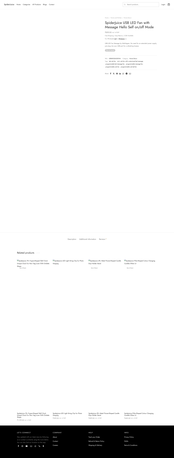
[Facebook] (110, 73)
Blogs (45, 4)
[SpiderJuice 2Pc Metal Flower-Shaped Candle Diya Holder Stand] (105, 335)
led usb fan (112, 61)
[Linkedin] (120, 73)
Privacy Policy (129, 437)
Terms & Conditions (130, 445)
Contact (51, 4)
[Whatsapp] (123, 73)
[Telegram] (126, 73)
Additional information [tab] (87, 239)
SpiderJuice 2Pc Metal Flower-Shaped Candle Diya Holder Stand (104, 414)
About (55, 437)
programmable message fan (134, 64)
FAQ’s (126, 441)
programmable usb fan (112, 67)
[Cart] (169, 4)
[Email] (130, 73)
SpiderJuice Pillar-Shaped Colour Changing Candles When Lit (138, 414)
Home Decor (133, 59)
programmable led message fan (115, 64)
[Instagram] (22, 446)
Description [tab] (72, 239)
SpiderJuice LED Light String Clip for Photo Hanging (67, 414)
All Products (36, 4)
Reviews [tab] (102, 239)
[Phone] (39, 446)
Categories (26, 4)
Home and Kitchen (116, 18)
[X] (113, 73)
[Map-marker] (43, 446)
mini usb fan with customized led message (130, 61)
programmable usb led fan (129, 67)
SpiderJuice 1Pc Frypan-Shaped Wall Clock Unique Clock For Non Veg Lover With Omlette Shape (33, 415)
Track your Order (94, 437)
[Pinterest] (117, 73)
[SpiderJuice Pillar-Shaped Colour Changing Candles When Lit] (140, 335)
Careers (55, 445)
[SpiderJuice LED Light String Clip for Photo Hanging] (69, 335)
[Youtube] (26, 446)
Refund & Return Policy (96, 441)
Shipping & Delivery (95, 445)
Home (19, 4)
